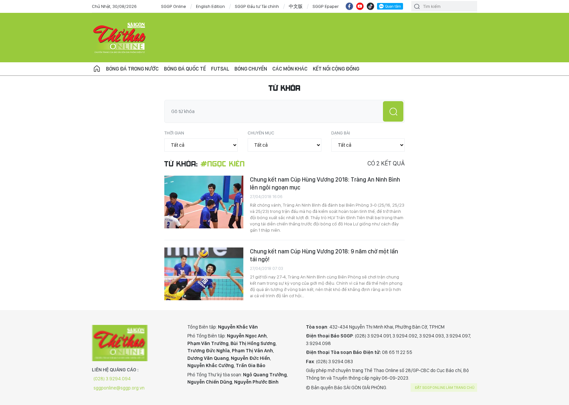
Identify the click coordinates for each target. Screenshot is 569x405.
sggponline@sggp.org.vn (119, 388)
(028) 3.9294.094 (112, 379)
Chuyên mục (261, 132)
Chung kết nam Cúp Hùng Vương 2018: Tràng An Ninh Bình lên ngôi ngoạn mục (325, 183)
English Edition (210, 6)
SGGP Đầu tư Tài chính (257, 6)
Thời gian (174, 132)
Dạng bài (340, 132)
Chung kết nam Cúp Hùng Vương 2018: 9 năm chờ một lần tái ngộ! (324, 255)
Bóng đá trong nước (132, 69)
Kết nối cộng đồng (336, 69)
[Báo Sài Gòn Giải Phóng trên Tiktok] (370, 6)
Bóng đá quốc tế (185, 69)
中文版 (296, 6)
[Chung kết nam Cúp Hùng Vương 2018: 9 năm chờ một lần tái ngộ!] (203, 273)
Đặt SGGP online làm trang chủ (444, 387)
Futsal (220, 69)
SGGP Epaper (325, 6)
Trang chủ (97, 68)
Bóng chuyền (250, 69)
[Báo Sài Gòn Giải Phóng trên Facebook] (349, 6)
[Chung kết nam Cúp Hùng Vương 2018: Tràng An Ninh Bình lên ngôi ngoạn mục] (203, 202)
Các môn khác (290, 69)
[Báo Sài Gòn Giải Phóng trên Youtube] (360, 6)
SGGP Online (173, 6)
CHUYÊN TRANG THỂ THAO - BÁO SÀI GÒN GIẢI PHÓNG (120, 37)
